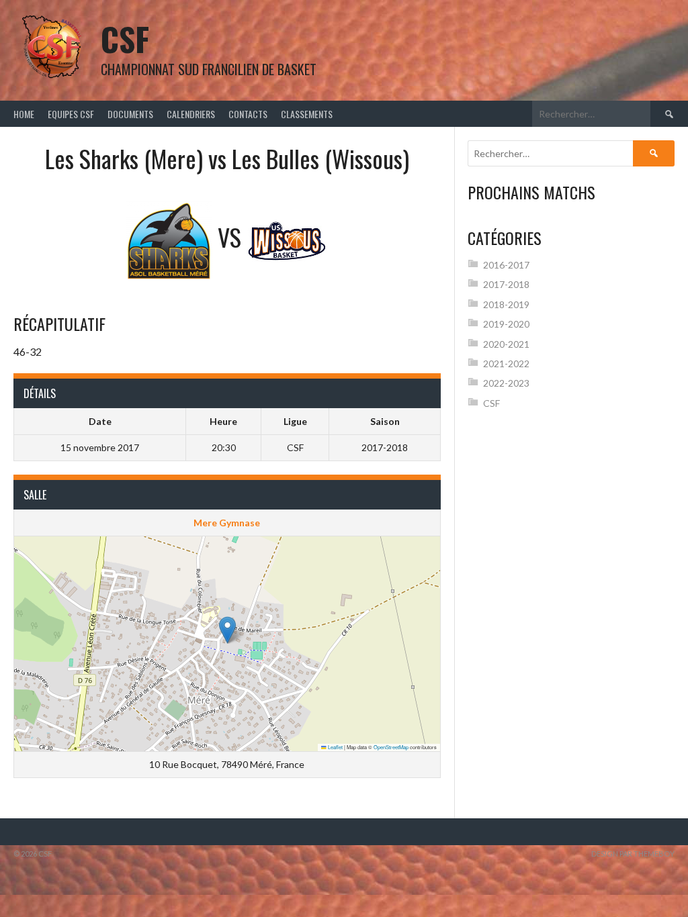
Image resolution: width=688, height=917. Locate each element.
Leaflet (335, 747)
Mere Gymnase (227, 522)
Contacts (247, 114)
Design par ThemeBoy (633, 853)
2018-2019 (506, 304)
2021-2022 (506, 363)
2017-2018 (506, 284)
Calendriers (191, 114)
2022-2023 (506, 383)
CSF (125, 38)
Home (23, 114)
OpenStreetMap (391, 747)
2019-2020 (506, 324)
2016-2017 (506, 265)
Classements (307, 114)
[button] (227, 630)
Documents (130, 114)
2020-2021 (506, 344)
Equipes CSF (71, 114)
